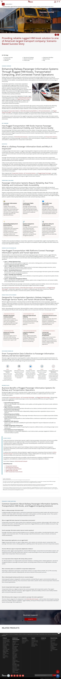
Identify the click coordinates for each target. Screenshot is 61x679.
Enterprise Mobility (6, 639)
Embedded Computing (5, 648)
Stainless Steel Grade (5, 657)
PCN (51, 641)
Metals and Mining (15, 669)
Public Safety (14, 653)
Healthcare (14, 663)
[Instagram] (20, 675)
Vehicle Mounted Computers (25, 97)
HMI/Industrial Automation (15, 647)
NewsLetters (53, 640)
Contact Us (30, 619)
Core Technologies (54, 649)
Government (14, 666)
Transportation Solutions (14, 111)
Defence (14, 659)
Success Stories (8, 4)
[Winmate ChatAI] (58, 675)
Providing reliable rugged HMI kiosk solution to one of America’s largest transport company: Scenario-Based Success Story (28, 6)
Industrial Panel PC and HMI (6, 642)
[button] (58, 672)
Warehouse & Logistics (14, 658)
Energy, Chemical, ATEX (15, 645)
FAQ (44, 60)
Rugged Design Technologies (44, 173)
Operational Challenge (29, 57)
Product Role (26, 60)
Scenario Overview (8, 57)
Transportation (15, 649)
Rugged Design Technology (23, 99)
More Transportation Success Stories (14, 471)
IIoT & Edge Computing (14, 655)
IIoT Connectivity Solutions (45, 111)
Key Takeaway (7, 59)
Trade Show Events (54, 644)
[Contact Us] (55, 34)
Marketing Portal (34, 645)
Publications (53, 642)
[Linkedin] (11, 675)
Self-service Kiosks (15, 665)
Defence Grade (5, 643)
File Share (33, 646)
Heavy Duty (14, 668)
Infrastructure (15, 660)
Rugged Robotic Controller (6, 652)
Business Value (46, 59)
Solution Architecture (28, 59)
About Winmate (25, 639)
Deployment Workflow (48, 57)
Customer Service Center (34, 642)
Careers (23, 642)
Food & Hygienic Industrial (15, 651)
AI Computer (5, 655)
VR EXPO (52, 646)
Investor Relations (25, 640)
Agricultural (14, 648)
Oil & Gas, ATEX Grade (6, 654)
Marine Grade (5, 650)
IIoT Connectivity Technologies (28, 397)
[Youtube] (23, 675)
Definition (6, 60)
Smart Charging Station (15, 671)
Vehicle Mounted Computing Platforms (29, 111)
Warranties (33, 639)
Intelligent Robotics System (16, 662)
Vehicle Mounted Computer (21, 461)
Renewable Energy (15, 664)
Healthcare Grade (6, 649)
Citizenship (24, 641)
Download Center (34, 640)
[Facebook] (14, 675)
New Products (53, 639)
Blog (51, 650)
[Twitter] (17, 675)
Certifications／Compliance (53, 648)
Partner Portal (34, 643)
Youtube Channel (54, 645)
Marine (13, 652)
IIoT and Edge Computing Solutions (14, 469)
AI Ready (14, 643)
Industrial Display (6, 640)
